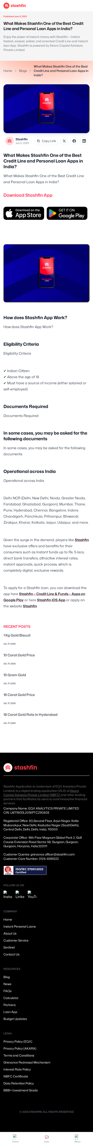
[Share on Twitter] (64, 141)
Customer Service (16, 940)
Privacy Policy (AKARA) (19, 1048)
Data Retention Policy (18, 1083)
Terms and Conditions (18, 1055)
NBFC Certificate (15, 1076)
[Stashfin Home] (14, 6)
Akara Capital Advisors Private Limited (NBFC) (41, 793)
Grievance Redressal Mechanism (26, 1062)
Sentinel (9, 947)
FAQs (7, 991)
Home (7, 71)
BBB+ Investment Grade (20, 1090)
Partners (9, 1005)
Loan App (10, 1012)
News (7, 984)
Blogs (23, 71)
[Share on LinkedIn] (84, 141)
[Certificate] (25, 870)
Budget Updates (15, 1019)
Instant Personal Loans (19, 926)
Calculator (10, 998)
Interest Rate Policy (17, 1069)
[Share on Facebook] (74, 141)
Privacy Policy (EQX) (17, 1041)
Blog (6, 977)
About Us (9, 933)
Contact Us (11, 954)
